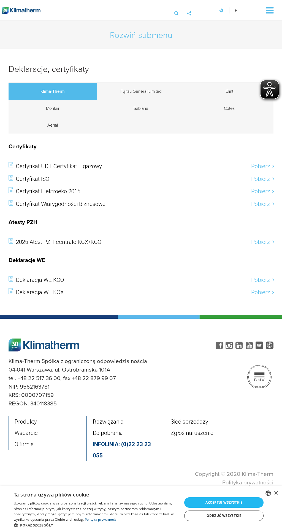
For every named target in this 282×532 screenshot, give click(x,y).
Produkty (26, 421)
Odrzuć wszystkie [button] (224, 515)
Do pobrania (108, 433)
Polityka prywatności (247, 482)
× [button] (276, 493)
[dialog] (141, 509)
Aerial (52, 125)
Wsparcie (26, 433)
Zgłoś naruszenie (192, 433)
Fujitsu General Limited (141, 91)
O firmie (24, 444)
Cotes (229, 108)
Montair (52, 108)
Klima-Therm (52, 91)
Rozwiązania (108, 421)
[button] (95, 525)
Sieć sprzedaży (189, 421)
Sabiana (141, 108)
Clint (229, 91)
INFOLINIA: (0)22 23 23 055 (122, 450)
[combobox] (268, 493)
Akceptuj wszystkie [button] (224, 502)
